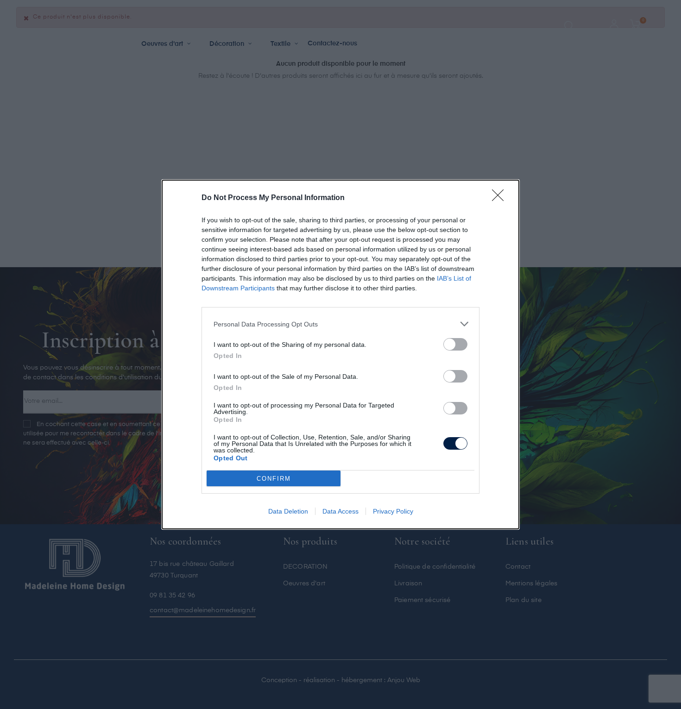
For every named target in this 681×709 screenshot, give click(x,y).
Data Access (340, 511)
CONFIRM (274, 478)
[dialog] (340, 354)
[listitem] (340, 324)
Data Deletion (288, 511)
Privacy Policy (393, 511)
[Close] (501, 198)
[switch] (455, 344)
